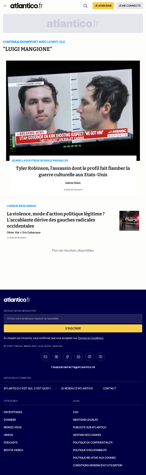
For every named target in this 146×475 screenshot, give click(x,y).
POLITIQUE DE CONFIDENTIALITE (93, 442)
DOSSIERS (10, 419)
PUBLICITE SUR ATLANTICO (89, 427)
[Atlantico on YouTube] (100, 356)
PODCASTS (10, 442)
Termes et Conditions (90, 338)
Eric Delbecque (31, 232)
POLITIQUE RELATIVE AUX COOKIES (94, 457)
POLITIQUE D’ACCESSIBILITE (90, 450)
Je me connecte (130, 5)
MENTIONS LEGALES (85, 419)
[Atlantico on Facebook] (67, 356)
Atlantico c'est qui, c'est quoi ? (27, 388)
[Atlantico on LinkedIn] (78, 356)
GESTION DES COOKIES (87, 434)
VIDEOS (8, 434)
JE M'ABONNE (103, 5)
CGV (76, 412)
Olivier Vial (13, 232)
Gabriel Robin (73, 182)
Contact (109, 388)
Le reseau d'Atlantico (77, 388)
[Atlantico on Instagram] (89, 356)
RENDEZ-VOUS (12, 427)
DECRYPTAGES (13, 412)
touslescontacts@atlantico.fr (73, 367)
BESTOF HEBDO (13, 450)
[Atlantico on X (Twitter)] (56, 356)
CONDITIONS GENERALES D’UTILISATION (97, 465)
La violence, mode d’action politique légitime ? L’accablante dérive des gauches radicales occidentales (56, 220)
